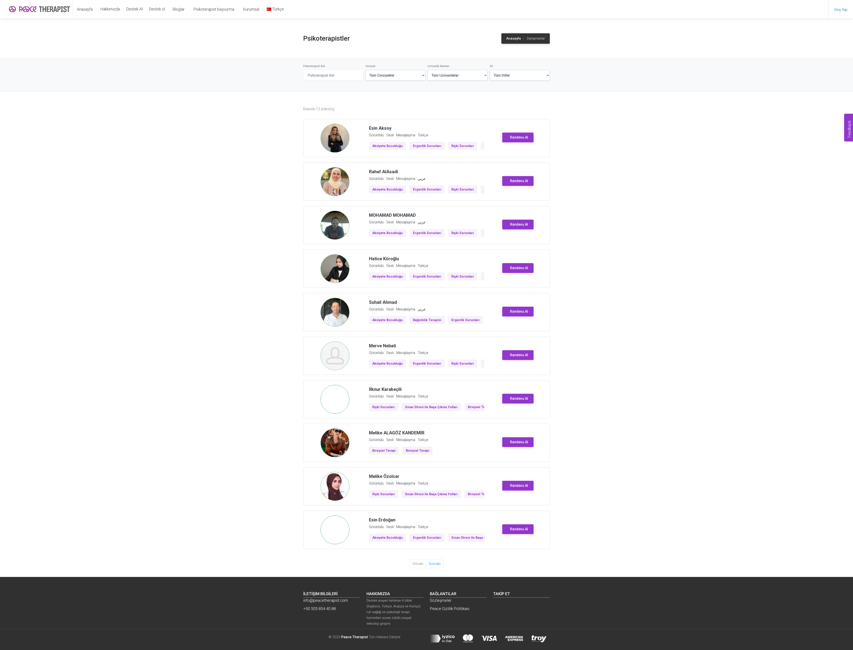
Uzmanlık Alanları (438, 66)
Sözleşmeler (441, 600)
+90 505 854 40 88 (319, 608)
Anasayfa (85, 9)
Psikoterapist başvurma (213, 9)
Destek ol (157, 9)
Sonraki (434, 564)
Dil (491, 66)
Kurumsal (251, 9)
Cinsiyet (370, 66)
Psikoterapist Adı (314, 66)
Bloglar (179, 9)
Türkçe (277, 9)
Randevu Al (519, 137)
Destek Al (134, 9)
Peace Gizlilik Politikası (449, 608)
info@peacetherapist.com (325, 600)
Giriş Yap (840, 10)
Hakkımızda (110, 9)
